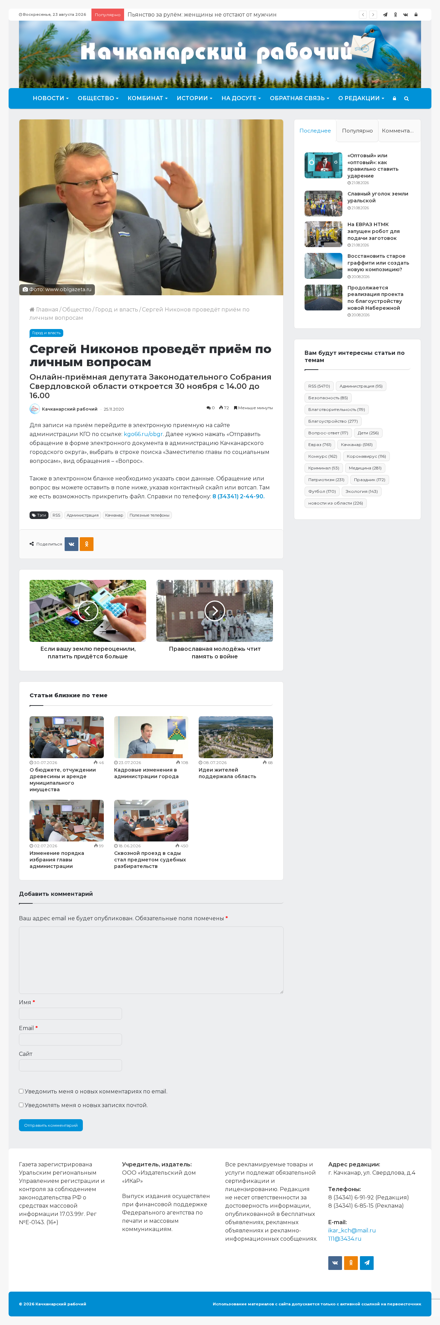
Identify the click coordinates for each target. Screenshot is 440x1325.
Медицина (365, 467)
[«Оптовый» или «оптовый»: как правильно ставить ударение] (323, 165)
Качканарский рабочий (70, 409)
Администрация (83, 515)
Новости (48, 98)
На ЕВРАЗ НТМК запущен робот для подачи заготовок (374, 231)
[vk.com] (405, 15)
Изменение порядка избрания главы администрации (57, 859)
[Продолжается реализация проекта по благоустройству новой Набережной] (323, 297)
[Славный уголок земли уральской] (323, 203)
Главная (46, 309)
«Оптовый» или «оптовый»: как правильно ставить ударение (373, 165)
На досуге (238, 98)
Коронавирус (366, 456)
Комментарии (401, 130)
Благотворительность (336, 409)
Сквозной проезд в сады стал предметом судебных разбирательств (150, 859)
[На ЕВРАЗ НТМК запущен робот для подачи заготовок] (323, 234)
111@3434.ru (345, 1239)
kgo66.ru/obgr (143, 434)
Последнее (315, 130)
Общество (96, 98)
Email (28, 1028)
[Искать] (406, 98)
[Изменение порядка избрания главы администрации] (67, 821)
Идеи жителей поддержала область (227, 773)
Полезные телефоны (149, 515)
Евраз (319, 444)
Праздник (369, 479)
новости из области (335, 503)
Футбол (322, 491)
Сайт (25, 1054)
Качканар (114, 515)
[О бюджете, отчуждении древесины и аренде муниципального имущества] (67, 737)
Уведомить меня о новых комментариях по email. (96, 1091)
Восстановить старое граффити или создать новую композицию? (378, 263)
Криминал (323, 467)
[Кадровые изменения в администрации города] (151, 737)
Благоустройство (333, 421)
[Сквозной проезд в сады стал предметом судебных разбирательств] (151, 821)
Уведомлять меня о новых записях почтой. (86, 1105)
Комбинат (145, 98)
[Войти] (416, 15)
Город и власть (116, 309)
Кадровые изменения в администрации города (146, 773)
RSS (56, 515)
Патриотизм (326, 479)
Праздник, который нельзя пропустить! (185, 14)
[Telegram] (385, 15)
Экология (361, 491)
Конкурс (322, 456)
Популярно (357, 130)
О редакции (359, 98)
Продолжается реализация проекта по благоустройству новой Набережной (376, 298)
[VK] (71, 544)
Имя (27, 1002)
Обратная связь (297, 98)
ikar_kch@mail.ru (352, 1230)
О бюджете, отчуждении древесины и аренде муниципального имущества (63, 780)
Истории (192, 98)
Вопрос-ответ (328, 432)
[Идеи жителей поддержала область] (236, 737)
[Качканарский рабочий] (220, 53)
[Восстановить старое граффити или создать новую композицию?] (323, 266)
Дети (368, 432)
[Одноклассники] (395, 15)
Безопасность (328, 397)
